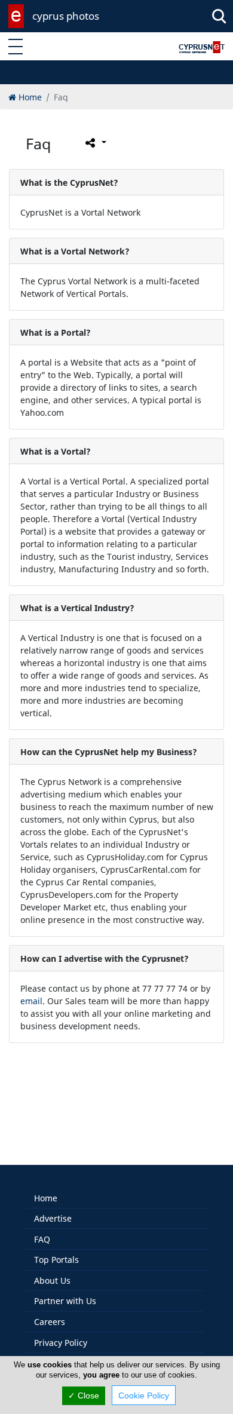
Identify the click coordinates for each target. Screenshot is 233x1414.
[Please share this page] (95, 143)
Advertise (53, 1218)
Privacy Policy (60, 1342)
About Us (52, 1280)
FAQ (42, 1239)
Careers (49, 1321)
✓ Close (83, 1395)
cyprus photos (65, 16)
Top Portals (56, 1259)
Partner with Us (65, 1300)
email (31, 1001)
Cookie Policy (143, 1395)
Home (45, 1198)
